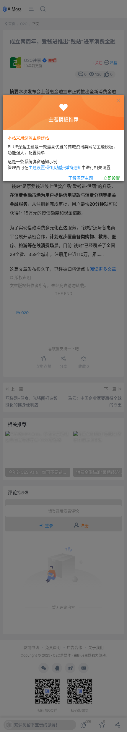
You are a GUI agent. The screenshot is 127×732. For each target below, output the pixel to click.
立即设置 (111, 177)
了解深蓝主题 (80, 177)
